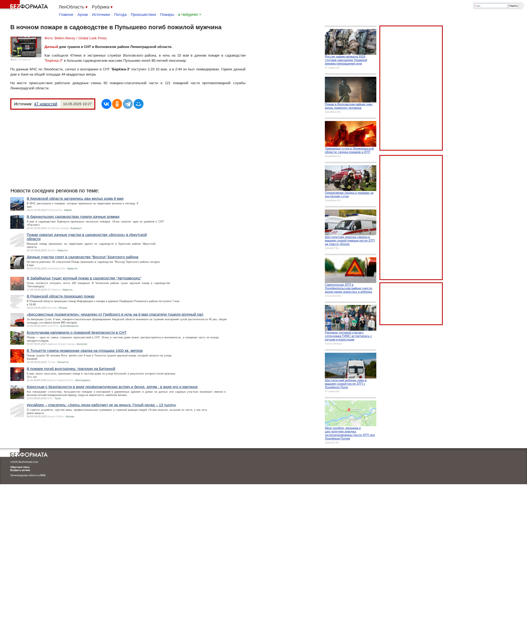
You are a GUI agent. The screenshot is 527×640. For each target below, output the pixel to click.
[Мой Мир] (138, 104)
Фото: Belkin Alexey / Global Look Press (75, 38)
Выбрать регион (20, 470)
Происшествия (143, 15)
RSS (42, 475)
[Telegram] (128, 104)
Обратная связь (20, 467)
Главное (66, 15)
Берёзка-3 (54, 61)
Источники (101, 15)
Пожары (167, 15)
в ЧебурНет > (189, 15)
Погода (120, 15)
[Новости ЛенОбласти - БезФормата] (24, 5)
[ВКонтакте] (106, 104)
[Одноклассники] (117, 104)
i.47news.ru (24, 59)
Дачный (51, 47)
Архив (82, 15)
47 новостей (45, 104)
